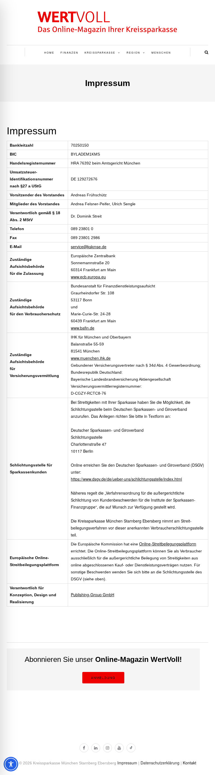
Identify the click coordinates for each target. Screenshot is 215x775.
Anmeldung (103, 677)
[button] (206, 52)
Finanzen (69, 52)
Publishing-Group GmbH (92, 594)
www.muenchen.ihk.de (91, 358)
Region (133, 52)
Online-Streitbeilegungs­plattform (167, 544)
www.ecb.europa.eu (88, 277)
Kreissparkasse (100, 52)
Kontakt (189, 763)
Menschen (161, 52)
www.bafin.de (82, 328)
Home (49, 52)
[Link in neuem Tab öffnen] (84, 747)
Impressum (127, 763)
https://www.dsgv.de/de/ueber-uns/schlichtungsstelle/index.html (126, 479)
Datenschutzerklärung (160, 763)
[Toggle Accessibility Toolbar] (9, 764)
